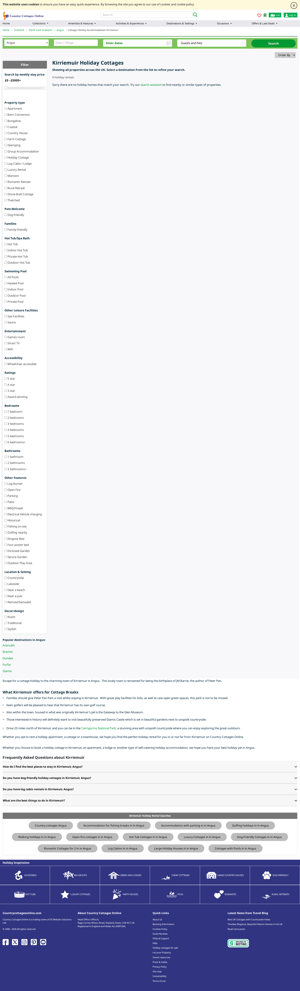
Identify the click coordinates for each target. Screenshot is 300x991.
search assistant (151, 85)
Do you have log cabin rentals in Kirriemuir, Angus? (38, 789)
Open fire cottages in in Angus (92, 837)
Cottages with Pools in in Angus (235, 848)
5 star (11, 379)
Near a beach (16, 590)
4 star (11, 385)
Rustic (11, 617)
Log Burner (15, 484)
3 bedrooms (15, 424)
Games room (16, 337)
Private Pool (15, 302)
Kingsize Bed (15, 539)
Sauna (11, 322)
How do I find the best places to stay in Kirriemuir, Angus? (43, 767)
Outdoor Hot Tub (18, 263)
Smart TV (13, 343)
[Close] (293, 5)
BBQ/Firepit (15, 508)
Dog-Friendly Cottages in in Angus (259, 837)
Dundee (8, 658)
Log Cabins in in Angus (123, 848)
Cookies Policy (160, 929)
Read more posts (236, 929)
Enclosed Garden (18, 551)
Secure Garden (17, 557)
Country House (17, 133)
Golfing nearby (17, 532)
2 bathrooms (16, 463)
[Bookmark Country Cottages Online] (265, 15)
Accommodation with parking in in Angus (188, 825)
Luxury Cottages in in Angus (202, 837)
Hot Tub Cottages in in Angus (148, 837)
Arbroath (9, 645)
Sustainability (159, 976)
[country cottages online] (23, 15)
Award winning (17, 397)
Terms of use (159, 980)
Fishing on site (17, 526)
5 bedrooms (15, 436)
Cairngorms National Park (98, 728)
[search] (194, 14)
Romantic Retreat (19, 182)
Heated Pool (15, 283)
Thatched (13, 200)
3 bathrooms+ (17, 469)
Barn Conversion (18, 115)
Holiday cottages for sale (165, 947)
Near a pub (14, 596)
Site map (157, 971)
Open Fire (13, 490)
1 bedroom (14, 412)
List (277, 15)
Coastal (12, 127)
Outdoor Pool (16, 296)
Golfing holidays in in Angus (250, 825)
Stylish (11, 629)
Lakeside (13, 584)
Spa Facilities (15, 316)
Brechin (8, 652)
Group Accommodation (23, 151)
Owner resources (161, 957)
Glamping (13, 145)
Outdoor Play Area (19, 563)
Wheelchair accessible (21, 364)
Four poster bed (18, 545)
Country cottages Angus (51, 825)
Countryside (15, 578)
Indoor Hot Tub (17, 250)
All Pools (13, 277)
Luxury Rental (16, 170)
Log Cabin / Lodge (19, 164)
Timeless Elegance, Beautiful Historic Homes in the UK (255, 924)
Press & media (160, 962)
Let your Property (162, 952)
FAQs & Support (161, 938)
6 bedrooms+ (16, 442)
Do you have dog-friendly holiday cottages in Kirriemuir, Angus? (47, 778)
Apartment (14, 108)
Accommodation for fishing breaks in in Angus (113, 825)
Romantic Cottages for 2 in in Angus (67, 848)
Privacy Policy (160, 966)
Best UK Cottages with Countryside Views (249, 919)
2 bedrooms (15, 418)
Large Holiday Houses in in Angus (176, 848)
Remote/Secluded (19, 602)
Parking (12, 496)
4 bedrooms (15, 430)
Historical (13, 520)
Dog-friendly (15, 215)
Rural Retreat (16, 188)
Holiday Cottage (18, 157)
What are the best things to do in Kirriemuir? (34, 800)
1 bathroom (15, 457)
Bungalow (14, 121)
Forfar (7, 665)
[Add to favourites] (259, 16)
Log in (292, 15)
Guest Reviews (160, 933)
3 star (11, 391)
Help (155, 943)
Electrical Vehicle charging (24, 514)
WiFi (10, 349)
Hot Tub (12, 244)
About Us (157, 919)
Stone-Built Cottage (20, 194)
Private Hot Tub (17, 256)
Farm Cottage (16, 139)
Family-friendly (17, 230)
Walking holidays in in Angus (37, 837)
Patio (10, 502)
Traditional (14, 623)
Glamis (7, 671)
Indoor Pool (15, 289)
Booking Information (163, 924)
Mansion (13, 176)
